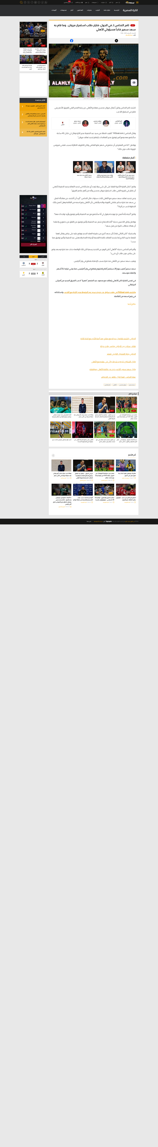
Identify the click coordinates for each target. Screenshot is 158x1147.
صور (86, 2)
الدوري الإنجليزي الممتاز (41, 259)
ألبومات (53, 10)
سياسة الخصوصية (98, 521)
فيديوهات (94, 2)
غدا (24, 256)
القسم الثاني (63, 478)
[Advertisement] (120, 322)
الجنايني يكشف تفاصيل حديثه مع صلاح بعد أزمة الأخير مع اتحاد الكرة (108, 338)
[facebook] (25, 2)
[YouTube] (39, 2)
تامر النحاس (107, 385)
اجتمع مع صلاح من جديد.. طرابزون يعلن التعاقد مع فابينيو (126, 499)
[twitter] (28, 2)
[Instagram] (35, 2)
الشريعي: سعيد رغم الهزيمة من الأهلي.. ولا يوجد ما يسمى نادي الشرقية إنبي (33, 114)
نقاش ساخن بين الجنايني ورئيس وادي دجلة (118, 346)
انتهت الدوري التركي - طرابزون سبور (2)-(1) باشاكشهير (33, 107)
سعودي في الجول (125, 478)
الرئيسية (116, 10)
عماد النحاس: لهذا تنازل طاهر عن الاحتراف (118, 377)
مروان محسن (122, 385)
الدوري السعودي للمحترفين (41, 269)
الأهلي (62, 124)
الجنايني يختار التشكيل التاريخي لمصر (121, 354)
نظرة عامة (107, 10)
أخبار (110, 2)
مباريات (103, 2)
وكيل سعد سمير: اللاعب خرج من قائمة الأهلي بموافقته (113, 369)
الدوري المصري (67, 2)
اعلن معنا (89, 521)
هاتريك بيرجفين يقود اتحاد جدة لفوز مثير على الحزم (127, 474)
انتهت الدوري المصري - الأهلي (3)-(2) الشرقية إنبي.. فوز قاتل (33, 132)
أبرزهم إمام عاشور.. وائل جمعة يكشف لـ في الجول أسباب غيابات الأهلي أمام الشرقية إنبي (33, 123)
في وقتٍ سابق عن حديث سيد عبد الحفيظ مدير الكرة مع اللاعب (91, 292)
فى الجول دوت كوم (130, 521)
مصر (117, 2)
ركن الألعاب (78, 2)
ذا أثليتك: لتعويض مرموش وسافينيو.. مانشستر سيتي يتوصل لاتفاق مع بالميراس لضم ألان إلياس (62, 501)
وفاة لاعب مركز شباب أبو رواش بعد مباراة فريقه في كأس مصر (62, 474)
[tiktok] (42, 2)
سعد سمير (132, 385)
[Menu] (136, 2)
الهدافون (80, 10)
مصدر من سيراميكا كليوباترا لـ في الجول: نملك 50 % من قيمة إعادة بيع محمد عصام (104, 475)
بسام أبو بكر (129, 35)
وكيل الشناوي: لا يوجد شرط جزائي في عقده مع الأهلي (113, 361)
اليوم (33, 256)
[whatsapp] (46, 2)
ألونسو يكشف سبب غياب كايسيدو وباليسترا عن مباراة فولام (83, 499)
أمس (42, 256)
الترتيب (98, 10)
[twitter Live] (32, 2)
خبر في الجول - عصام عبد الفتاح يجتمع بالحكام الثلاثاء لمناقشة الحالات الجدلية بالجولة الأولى (84, 476)
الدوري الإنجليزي (62, 506)
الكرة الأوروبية (127, 502)
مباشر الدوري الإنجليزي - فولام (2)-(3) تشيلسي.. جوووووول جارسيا (104, 499)
